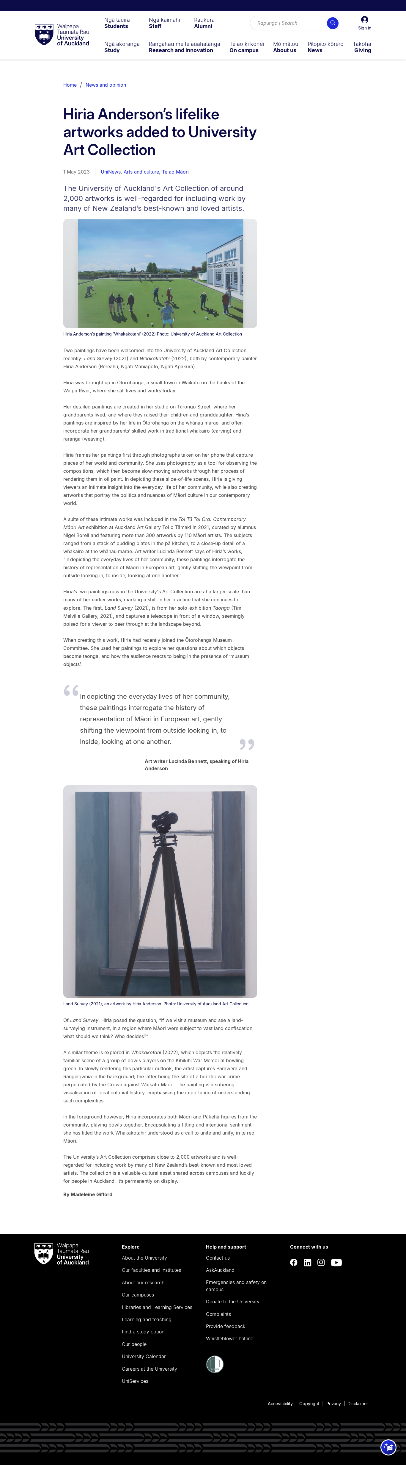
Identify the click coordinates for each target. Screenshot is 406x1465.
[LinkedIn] (307, 1262)
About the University (144, 1258)
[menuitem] (117, 23)
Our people (134, 1344)
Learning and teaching (146, 1319)
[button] (364, 23)
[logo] (62, 35)
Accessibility (280, 1403)
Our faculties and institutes (151, 1270)
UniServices (135, 1381)
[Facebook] (294, 1262)
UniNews (111, 172)
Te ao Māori (175, 172)
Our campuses (138, 1295)
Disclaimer (357, 1403)
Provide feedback (225, 1326)
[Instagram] (321, 1262)
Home (70, 85)
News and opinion (106, 85)
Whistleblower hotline (229, 1338)
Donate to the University (232, 1302)
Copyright (309, 1403)
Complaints (218, 1314)
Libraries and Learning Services (157, 1307)
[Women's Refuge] (215, 1371)
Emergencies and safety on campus (236, 1285)
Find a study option (143, 1332)
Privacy (333, 1403)
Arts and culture (141, 172)
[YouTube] (336, 1262)
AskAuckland (220, 1270)
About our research (143, 1282)
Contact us (218, 1258)
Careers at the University (149, 1369)
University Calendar (144, 1356)
